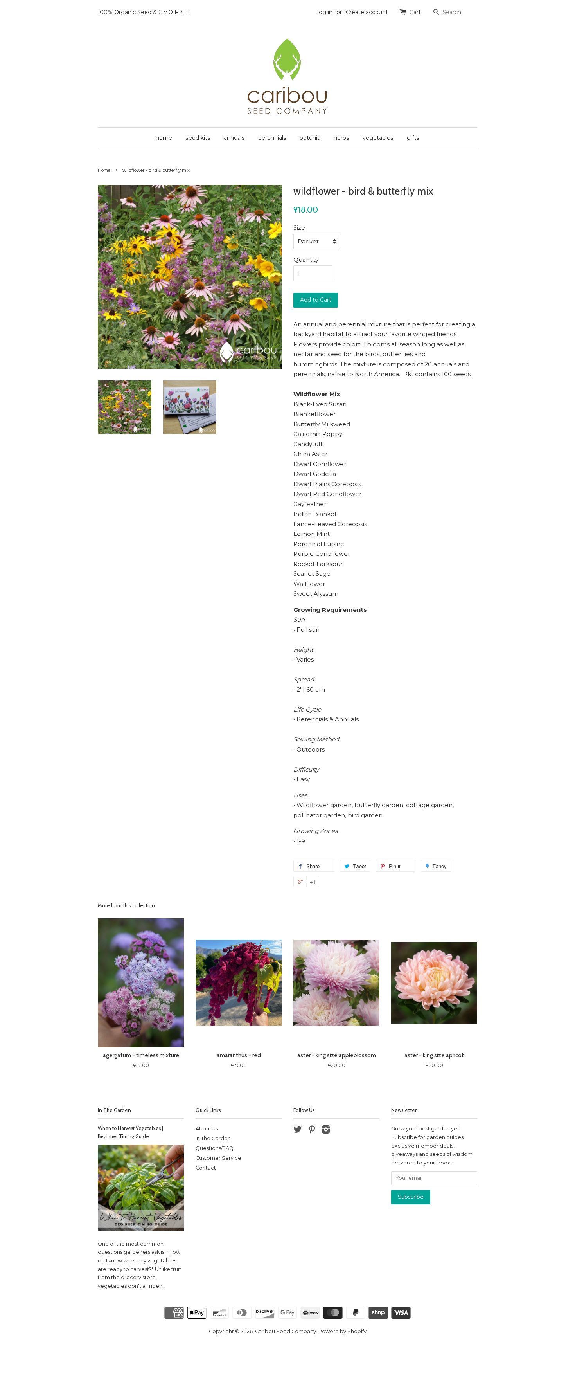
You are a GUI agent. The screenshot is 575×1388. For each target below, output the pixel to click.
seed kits (197, 137)
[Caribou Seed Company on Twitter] (297, 1131)
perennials (272, 137)
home (164, 137)
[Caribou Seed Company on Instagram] (326, 1131)
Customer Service (218, 1158)
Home (104, 170)
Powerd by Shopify (342, 1331)
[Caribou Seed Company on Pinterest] (311, 1131)
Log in (323, 12)
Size (299, 227)
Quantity (305, 259)
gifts (413, 137)
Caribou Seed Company (285, 1331)
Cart (415, 12)
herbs (341, 137)
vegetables (378, 137)
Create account (367, 12)
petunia (310, 137)
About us (207, 1129)
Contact (206, 1168)
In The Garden (114, 1110)
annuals (234, 137)
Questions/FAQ (215, 1148)
